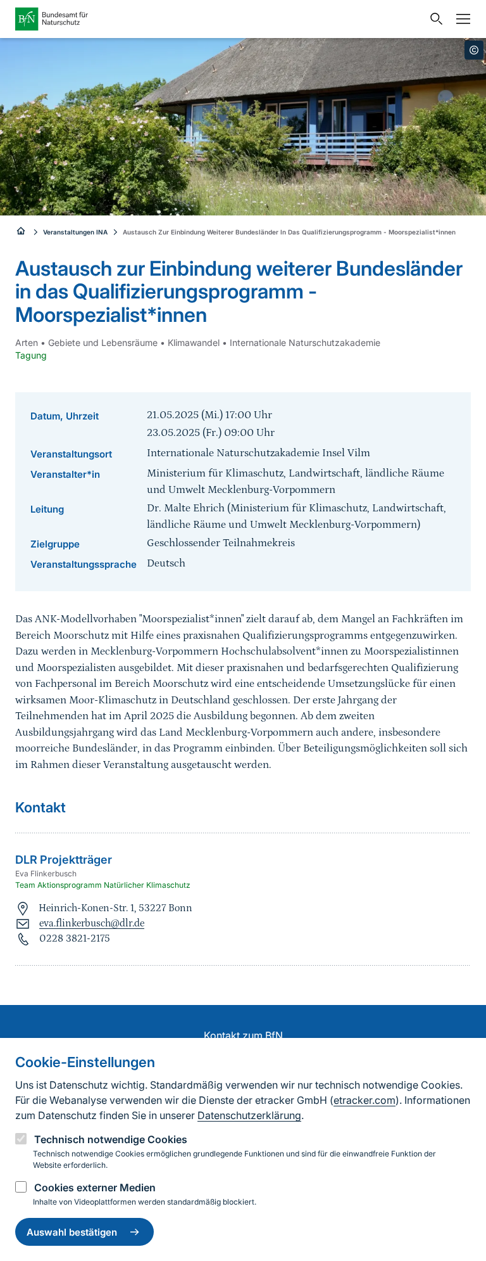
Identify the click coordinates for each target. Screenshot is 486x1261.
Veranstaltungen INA (75, 232)
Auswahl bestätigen (72, 1232)
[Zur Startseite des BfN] (219, 19)
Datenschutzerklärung (249, 1115)
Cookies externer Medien (95, 1187)
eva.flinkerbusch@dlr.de (91, 923)
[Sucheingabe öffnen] (433, 19)
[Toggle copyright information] (474, 50)
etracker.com (364, 1100)
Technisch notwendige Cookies (110, 1139)
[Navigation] (460, 19)
